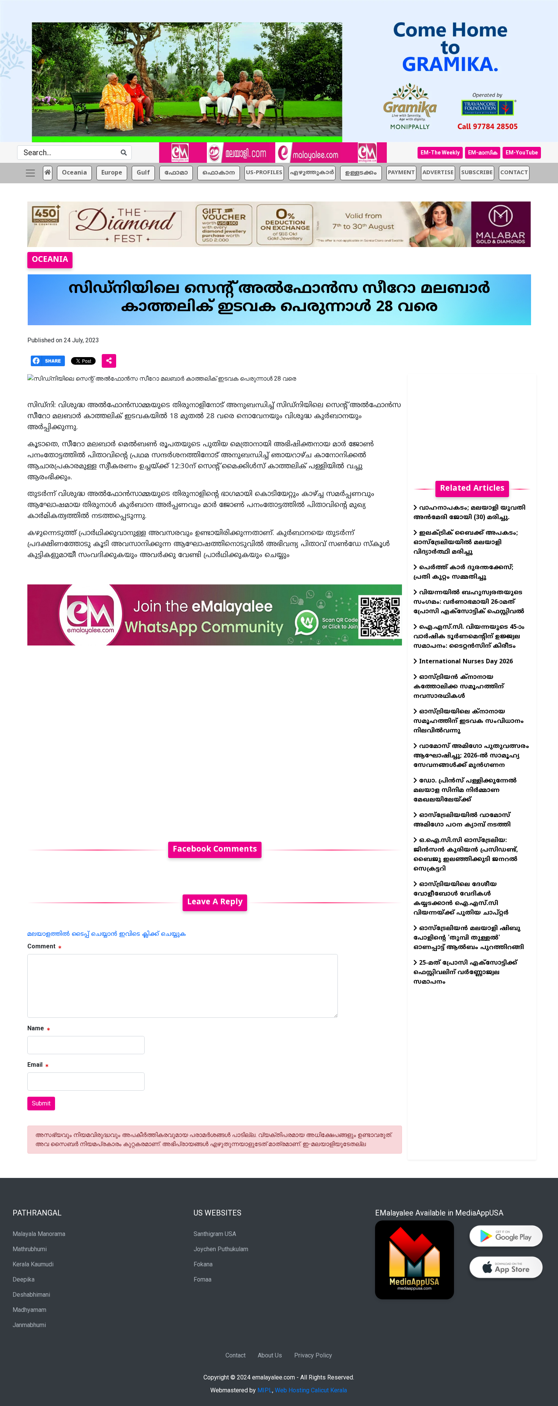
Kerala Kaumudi (33, 1264)
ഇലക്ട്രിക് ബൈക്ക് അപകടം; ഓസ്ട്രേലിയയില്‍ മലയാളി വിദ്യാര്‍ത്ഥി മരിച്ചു (465, 542)
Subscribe (477, 172)
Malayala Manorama (39, 1234)
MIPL (264, 1390)
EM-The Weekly (440, 153)
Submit (41, 1103)
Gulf (143, 173)
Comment (41, 946)
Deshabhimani (31, 1294)
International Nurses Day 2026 (465, 662)
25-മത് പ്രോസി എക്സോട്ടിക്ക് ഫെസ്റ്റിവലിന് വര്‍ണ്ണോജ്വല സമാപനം (465, 972)
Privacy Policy (313, 1355)
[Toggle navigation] (30, 173)
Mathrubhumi (30, 1249)
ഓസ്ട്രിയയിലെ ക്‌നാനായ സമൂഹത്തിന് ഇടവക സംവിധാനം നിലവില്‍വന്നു (468, 721)
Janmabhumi (29, 1325)
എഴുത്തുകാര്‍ (312, 172)
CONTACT (514, 172)
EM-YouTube (522, 153)
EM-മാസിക (482, 153)
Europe (111, 173)
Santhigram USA (215, 1234)
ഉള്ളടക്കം (361, 173)
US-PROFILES (264, 172)
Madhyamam (29, 1309)
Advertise (438, 172)
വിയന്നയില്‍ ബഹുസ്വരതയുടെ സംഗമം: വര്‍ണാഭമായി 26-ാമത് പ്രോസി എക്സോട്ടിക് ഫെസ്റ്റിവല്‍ (468, 602)
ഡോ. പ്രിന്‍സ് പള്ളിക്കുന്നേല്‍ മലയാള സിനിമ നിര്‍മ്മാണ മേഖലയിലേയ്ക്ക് (465, 790)
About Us (270, 1355)
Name (35, 1028)
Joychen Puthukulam (221, 1249)
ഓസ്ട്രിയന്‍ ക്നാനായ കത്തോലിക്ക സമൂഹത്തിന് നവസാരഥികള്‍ (458, 687)
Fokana (203, 1264)
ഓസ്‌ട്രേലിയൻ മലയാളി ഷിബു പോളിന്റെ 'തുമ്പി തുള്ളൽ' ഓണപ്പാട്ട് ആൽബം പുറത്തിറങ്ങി (468, 938)
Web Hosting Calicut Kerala (311, 1390)
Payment (401, 172)
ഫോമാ (176, 173)
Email (35, 1064)
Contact (235, 1355)
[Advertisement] (214, 739)
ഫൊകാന (218, 173)
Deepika (24, 1279)
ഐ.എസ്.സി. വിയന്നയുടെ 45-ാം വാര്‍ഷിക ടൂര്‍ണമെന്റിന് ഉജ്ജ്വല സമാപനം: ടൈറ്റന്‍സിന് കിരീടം (468, 636)
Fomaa (202, 1279)
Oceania (74, 173)
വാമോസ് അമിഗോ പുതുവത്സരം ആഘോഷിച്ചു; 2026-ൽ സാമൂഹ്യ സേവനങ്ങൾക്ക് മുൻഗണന (471, 756)
